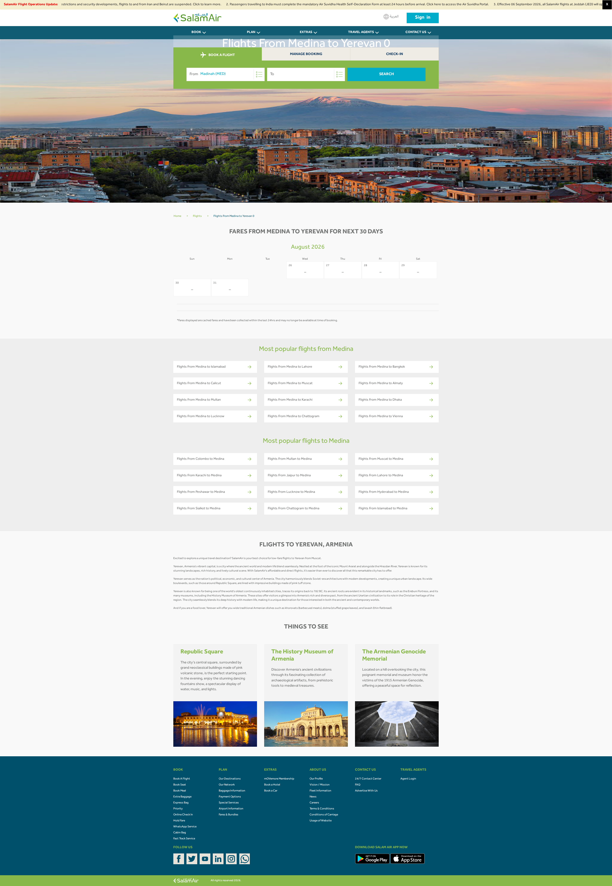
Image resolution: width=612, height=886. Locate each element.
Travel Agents (361, 32)
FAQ (357, 785)
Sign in (422, 18)
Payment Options (230, 797)
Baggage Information (232, 791)
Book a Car (270, 791)
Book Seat (179, 785)
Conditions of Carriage (324, 814)
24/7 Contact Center (368, 779)
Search (386, 74)
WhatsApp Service (185, 826)
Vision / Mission (320, 785)
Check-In (394, 54)
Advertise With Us (366, 791)
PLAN (251, 32)
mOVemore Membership (279, 779)
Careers (314, 803)
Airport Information (231, 808)
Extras (306, 32)
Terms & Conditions (322, 808)
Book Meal (179, 791)
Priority (178, 808)
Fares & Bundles (228, 814)
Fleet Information (320, 791)
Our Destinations (230, 779)
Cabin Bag (179, 832)
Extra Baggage (182, 797)
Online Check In (183, 814)
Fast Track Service (184, 838)
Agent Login (408, 779)
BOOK (196, 32)
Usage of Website (321, 820)
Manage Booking (306, 54)
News (313, 797)
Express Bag (181, 803)
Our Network (227, 785)
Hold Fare (179, 820)
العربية (394, 17)
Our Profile (316, 779)
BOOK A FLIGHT (221, 55)
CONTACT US (415, 32)
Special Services (229, 803)
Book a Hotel (272, 785)
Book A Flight (181, 779)
